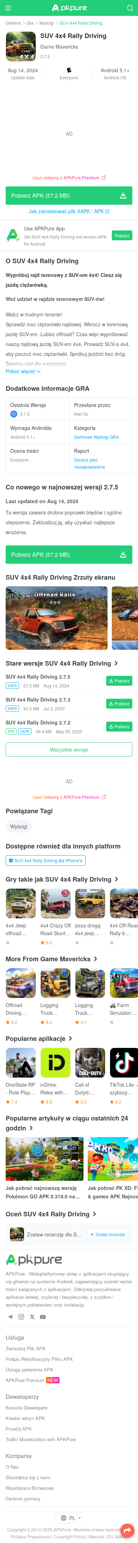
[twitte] (32, 1317)
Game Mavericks (59, 46)
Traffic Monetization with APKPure (41, 1439)
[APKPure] (69, 8)
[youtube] (43, 1317)
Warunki (96, 1536)
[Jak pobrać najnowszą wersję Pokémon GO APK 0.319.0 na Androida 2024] (45, 1159)
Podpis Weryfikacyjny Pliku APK (39, 1359)
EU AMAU (117, 1536)
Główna (13, 23)
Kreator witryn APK (25, 1418)
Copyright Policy (69, 1536)
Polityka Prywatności (31, 1536)
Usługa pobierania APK (29, 1369)
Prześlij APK (19, 1428)
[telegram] (10, 1317)
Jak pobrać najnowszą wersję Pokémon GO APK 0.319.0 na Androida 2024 (41, 1192)
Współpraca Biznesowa (30, 1488)
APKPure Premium (25, 1380)
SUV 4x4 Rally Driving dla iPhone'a (48, 860)
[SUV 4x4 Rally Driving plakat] (57, 618)
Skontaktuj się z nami (28, 1477)
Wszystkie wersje (69, 749)
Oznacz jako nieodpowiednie (89, 463)
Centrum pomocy (23, 1498)
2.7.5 (25, 414)
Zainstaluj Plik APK (26, 1348)
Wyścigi (46, 23)
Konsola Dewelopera (26, 1407)
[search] (130, 8)
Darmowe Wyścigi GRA (96, 437)
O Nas (12, 1466)
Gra (30, 23)
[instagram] (21, 1317)
